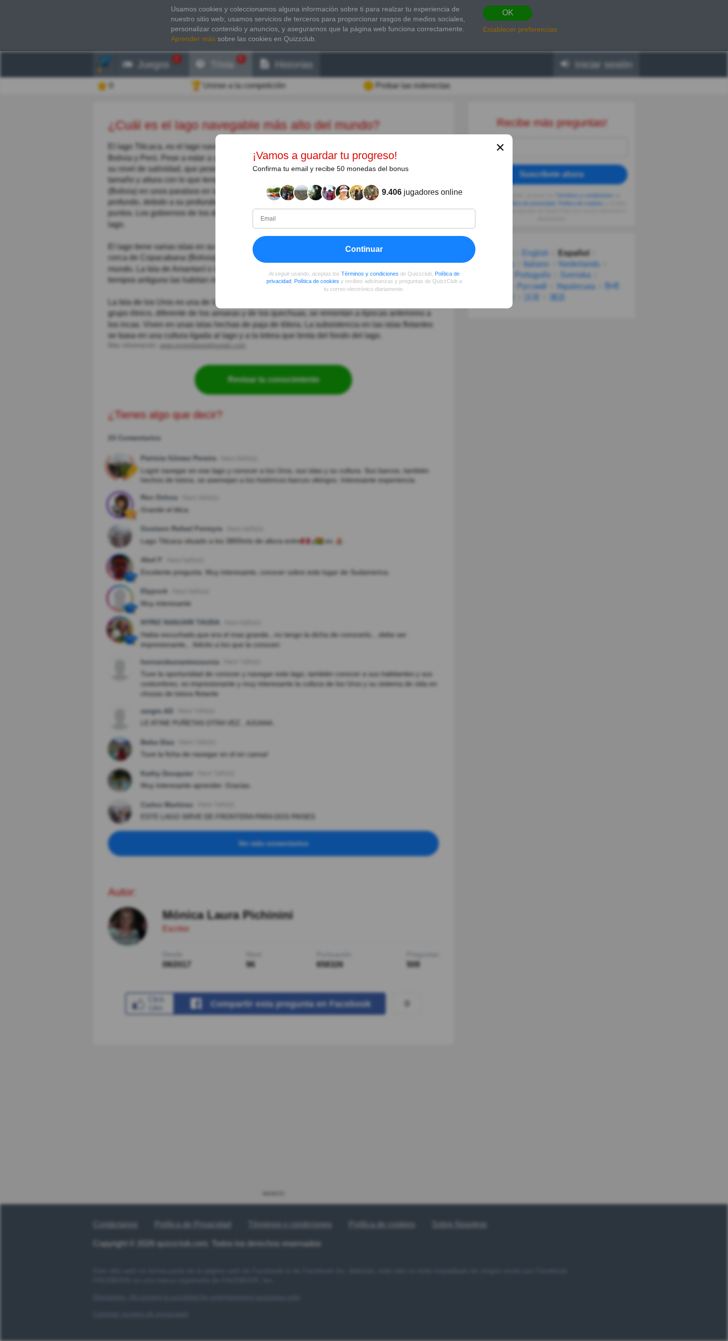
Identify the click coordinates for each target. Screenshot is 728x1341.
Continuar (364, 248)
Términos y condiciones (370, 273)
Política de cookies (316, 281)
